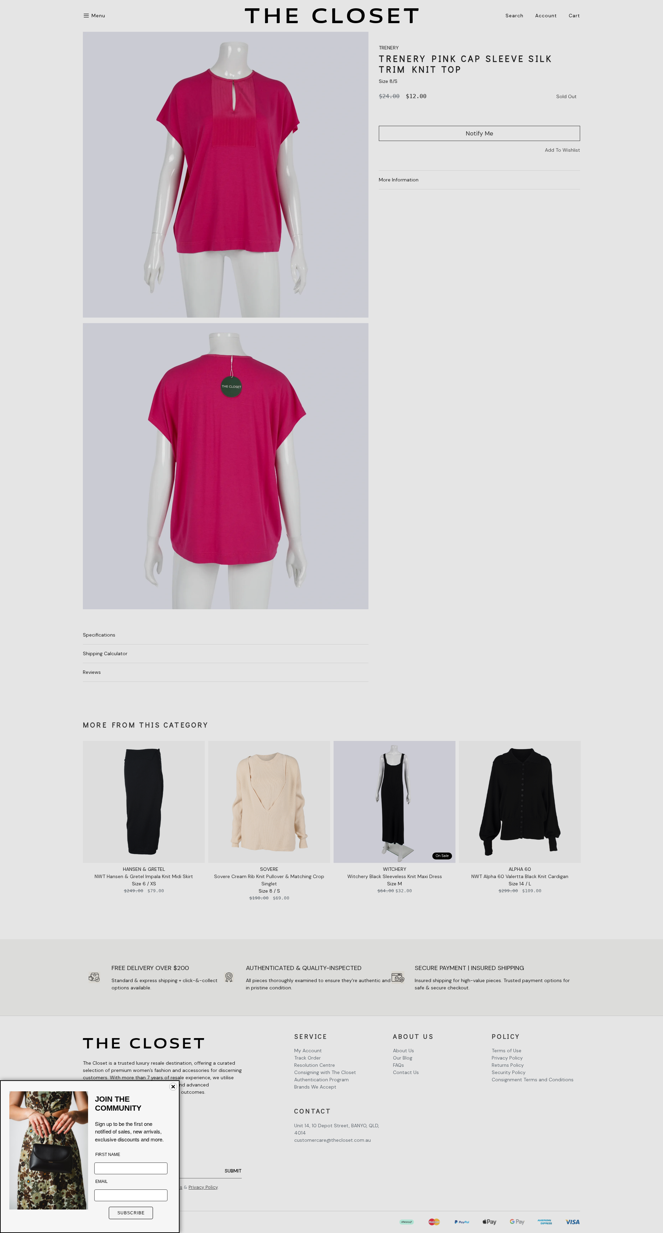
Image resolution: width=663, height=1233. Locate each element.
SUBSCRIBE (131, 1213)
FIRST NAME (107, 1154)
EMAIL (101, 1181)
